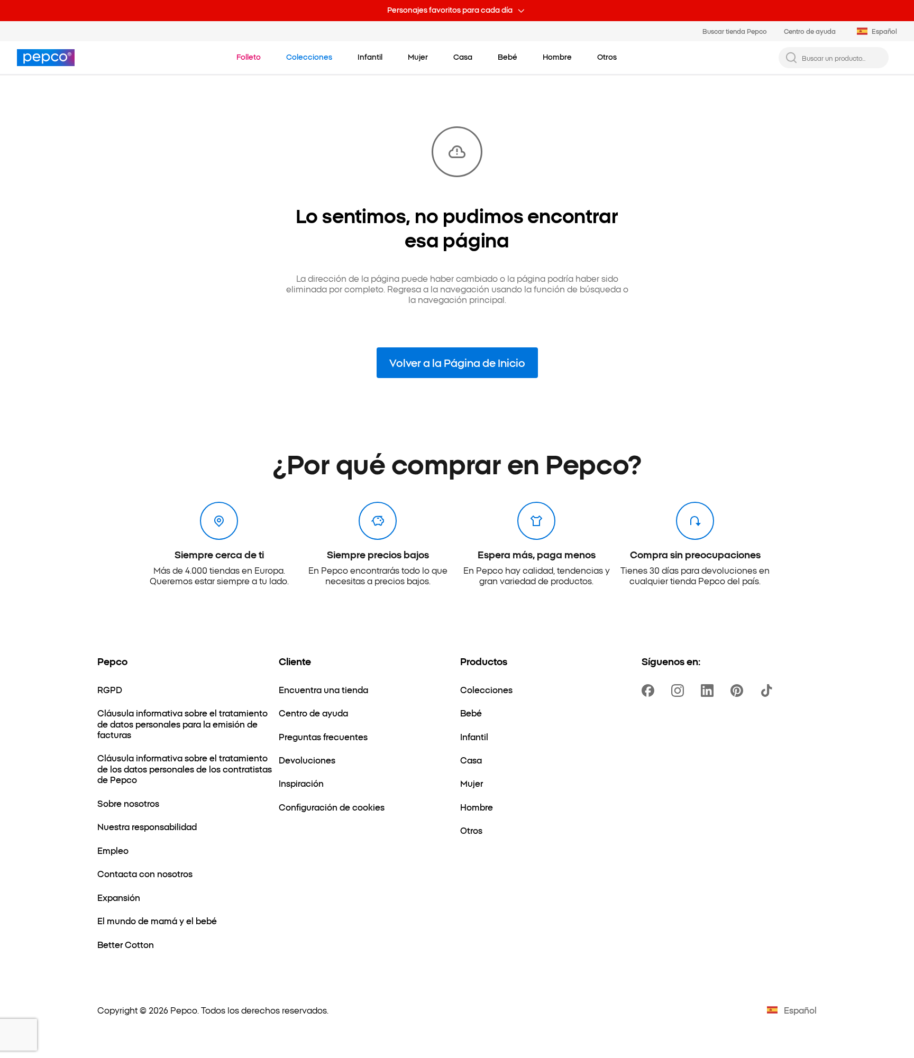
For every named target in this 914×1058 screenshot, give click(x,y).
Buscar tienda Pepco (734, 30)
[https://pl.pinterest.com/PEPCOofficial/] (738, 690)
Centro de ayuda (810, 30)
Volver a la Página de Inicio (457, 362)
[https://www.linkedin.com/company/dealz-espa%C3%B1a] (709, 690)
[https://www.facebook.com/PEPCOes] (650, 690)
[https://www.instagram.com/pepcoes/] (679, 690)
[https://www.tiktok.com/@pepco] (768, 690)
